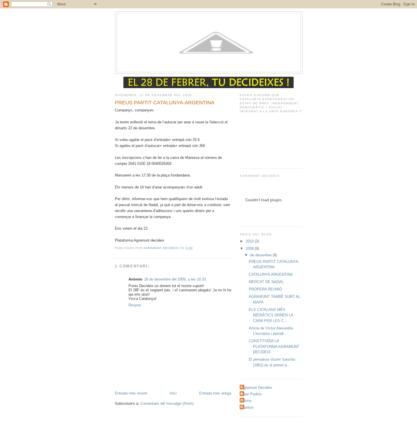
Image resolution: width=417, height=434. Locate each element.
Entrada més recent (131, 393)
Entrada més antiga (215, 393)
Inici (173, 393)
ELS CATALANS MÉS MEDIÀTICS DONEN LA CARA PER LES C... (271, 315)
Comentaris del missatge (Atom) (166, 403)
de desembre (261, 255)
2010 (250, 241)
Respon (135, 305)
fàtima (246, 400)
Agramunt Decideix (256, 387)
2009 (250, 248)
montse (247, 407)
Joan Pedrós (251, 394)
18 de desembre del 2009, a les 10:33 (175, 279)
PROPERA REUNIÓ (265, 289)
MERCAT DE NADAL (266, 282)
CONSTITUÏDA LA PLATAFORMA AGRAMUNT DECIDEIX (274, 346)
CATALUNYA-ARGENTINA (271, 274)
